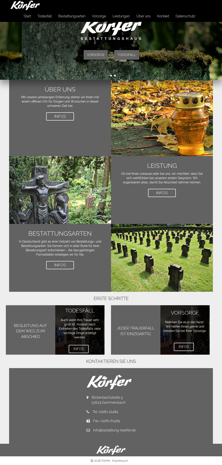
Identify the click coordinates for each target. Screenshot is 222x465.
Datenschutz (185, 16)
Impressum (120, 460)
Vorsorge (99, 16)
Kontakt (163, 16)
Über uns (143, 16)
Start (27, 16)
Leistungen (121, 16)
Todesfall (45, 16)
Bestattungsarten (71, 16)
